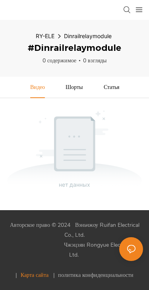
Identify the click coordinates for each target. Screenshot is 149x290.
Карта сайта (34, 275)
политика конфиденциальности (95, 275)
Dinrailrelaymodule (88, 36)
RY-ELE (45, 36)
